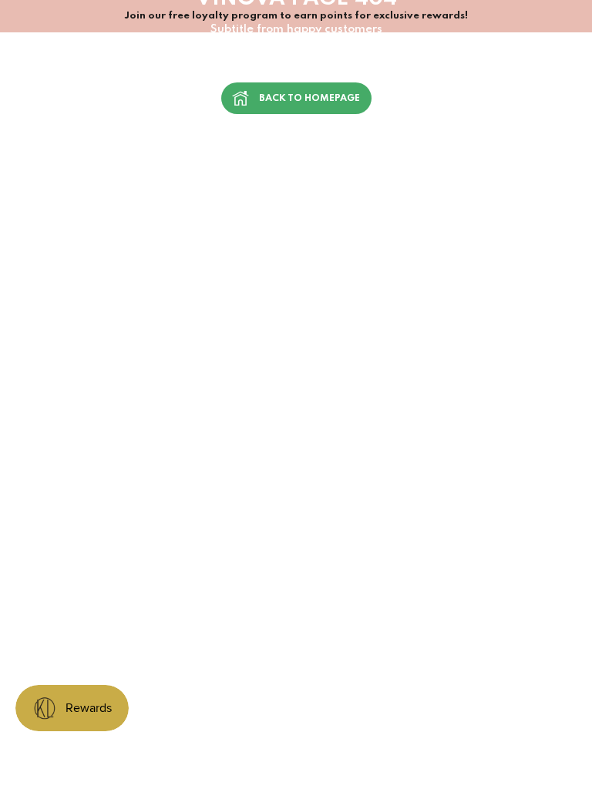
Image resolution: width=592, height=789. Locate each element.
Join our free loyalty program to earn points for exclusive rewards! (296, 16)
